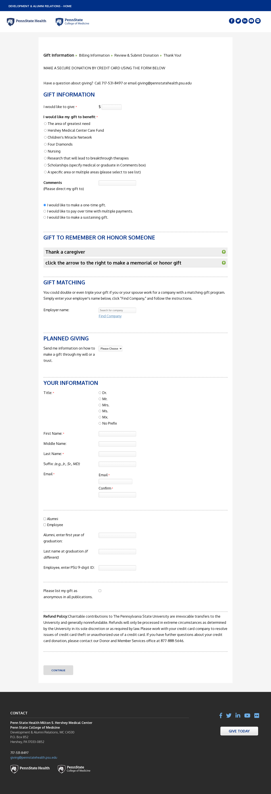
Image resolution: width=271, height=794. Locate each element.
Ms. (105, 411)
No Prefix (109, 423)
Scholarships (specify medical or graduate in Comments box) (97, 165)
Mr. (104, 399)
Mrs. (105, 405)
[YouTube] (251, 21)
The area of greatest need (69, 123)
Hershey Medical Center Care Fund (76, 130)
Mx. (105, 417)
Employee (55, 525)
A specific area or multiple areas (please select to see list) (94, 172)
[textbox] (117, 310)
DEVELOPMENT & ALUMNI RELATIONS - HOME (40, 6)
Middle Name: (54, 443)
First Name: (52, 433)
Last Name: (52, 453)
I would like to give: (59, 106)
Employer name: (56, 310)
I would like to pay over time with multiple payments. (90, 211)
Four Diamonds (60, 144)
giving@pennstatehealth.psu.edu (33, 757)
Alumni (52, 519)
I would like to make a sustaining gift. (77, 217)
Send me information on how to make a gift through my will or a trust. (69, 354)
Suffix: (61, 464)
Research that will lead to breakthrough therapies (88, 158)
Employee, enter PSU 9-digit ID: (69, 567)
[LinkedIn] (245, 21)
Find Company (110, 316)
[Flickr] (258, 21)
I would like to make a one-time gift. (76, 205)
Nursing (54, 151)
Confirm (105, 488)
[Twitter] (238, 21)
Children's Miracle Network (70, 137)
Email (104, 475)
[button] (224, 252)
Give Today (239, 731)
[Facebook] (231, 21)
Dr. (104, 392)
